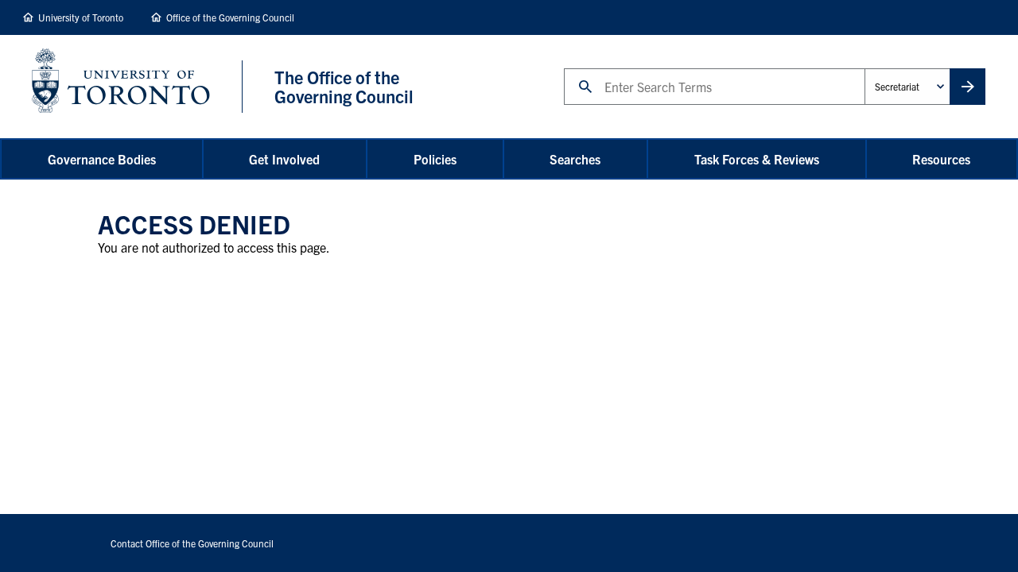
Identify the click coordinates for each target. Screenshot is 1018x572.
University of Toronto (80, 17)
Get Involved (284, 159)
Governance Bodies (102, 159)
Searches (575, 159)
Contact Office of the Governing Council (192, 543)
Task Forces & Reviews (756, 159)
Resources (941, 159)
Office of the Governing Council (230, 17)
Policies (435, 159)
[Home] (137, 86)
